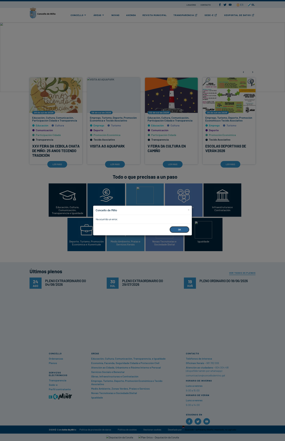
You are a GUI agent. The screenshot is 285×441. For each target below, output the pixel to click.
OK (179, 229)
